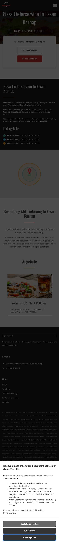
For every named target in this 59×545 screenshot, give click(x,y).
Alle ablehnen (29, 530)
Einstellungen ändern (30, 524)
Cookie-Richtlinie (28, 510)
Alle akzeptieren (29, 537)
